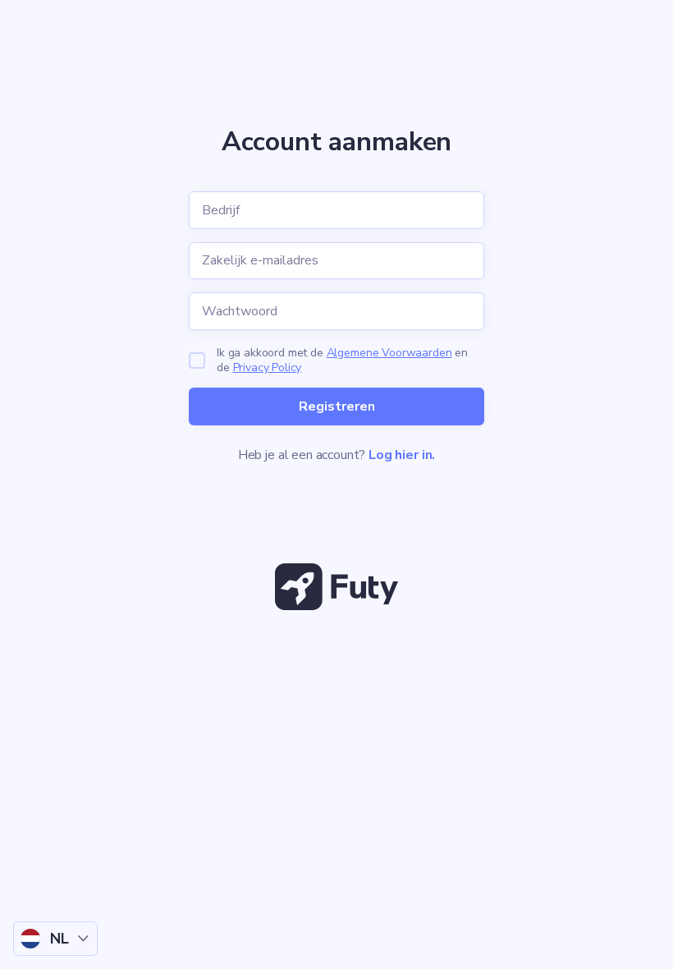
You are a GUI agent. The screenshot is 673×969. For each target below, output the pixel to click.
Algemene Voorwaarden (389, 353)
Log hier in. (402, 455)
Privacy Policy (267, 367)
